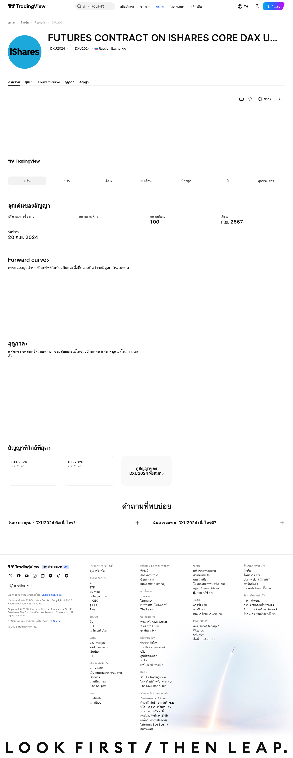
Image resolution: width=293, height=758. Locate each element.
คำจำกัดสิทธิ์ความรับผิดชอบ (157, 702)
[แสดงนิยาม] (37, 216)
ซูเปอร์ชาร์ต (97, 570)
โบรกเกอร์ (177, 6)
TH (246, 6)
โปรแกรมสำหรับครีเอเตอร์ (209, 583)
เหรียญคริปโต (98, 596)
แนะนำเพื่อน (200, 579)
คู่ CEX (94, 600)
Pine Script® (98, 685)
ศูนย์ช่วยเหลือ (148, 656)
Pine (92, 609)
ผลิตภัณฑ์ (127, 6)
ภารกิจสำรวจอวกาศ (152, 647)
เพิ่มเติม (196, 6)
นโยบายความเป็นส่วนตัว (155, 707)
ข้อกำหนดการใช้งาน (153, 698)
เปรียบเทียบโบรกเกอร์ (153, 605)
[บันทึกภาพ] (241, 99)
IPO (92, 656)
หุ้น (91, 583)
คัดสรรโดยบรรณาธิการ (207, 613)
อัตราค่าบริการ (149, 575)
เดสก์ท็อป (95, 702)
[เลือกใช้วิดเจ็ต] (250, 99)
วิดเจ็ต (248, 570)
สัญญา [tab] (84, 82)
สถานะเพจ (146, 729)
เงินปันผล (95, 651)
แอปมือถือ (95, 698)
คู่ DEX (94, 605)
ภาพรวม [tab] (14, 82)
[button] (137, 6)
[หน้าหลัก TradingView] (27, 6)
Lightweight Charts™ (257, 579)
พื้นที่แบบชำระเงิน (204, 639)
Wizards (198, 630)
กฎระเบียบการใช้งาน (206, 588)
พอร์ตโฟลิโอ (97, 668)
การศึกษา (199, 609)
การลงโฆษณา (252, 600)
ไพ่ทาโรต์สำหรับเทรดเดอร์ (156, 681)
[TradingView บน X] (11, 576)
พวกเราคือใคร (149, 642)
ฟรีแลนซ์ (198, 634)
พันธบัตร (95, 591)
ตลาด (160, 6)
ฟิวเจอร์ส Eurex (150, 626)
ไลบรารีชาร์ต (252, 575)
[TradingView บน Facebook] (19, 576)
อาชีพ (143, 660)
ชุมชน (144, 6)
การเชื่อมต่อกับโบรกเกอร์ (259, 605)
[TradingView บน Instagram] (34, 576)
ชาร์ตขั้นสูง (251, 583)
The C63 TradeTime (153, 685)
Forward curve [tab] (49, 82)
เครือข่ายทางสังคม (204, 570)
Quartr (56, 621)
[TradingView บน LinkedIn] (42, 576)
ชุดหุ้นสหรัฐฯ (148, 630)
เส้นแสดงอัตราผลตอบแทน (106, 672)
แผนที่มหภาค (98, 681)
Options (95, 677)
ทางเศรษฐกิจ (97, 642)
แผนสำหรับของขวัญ (152, 583)
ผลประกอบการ (99, 647)
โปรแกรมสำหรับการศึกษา (260, 613)
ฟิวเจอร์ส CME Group (153, 621)
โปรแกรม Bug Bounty (154, 724)
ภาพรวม (145, 596)
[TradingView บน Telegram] (50, 576)
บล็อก (143, 651)
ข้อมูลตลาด (147, 579)
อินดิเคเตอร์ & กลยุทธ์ (206, 626)
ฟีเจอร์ (144, 570)
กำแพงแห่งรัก (201, 575)
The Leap (146, 609)
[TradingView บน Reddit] (66, 576)
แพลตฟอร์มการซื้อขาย (257, 588)
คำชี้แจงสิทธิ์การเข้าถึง (154, 715)
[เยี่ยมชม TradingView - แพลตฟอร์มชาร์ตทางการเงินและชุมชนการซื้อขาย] (24, 161)
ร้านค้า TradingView (153, 677)
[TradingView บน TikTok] (58, 576)
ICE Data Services (51, 594)
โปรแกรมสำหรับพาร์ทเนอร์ (260, 609)
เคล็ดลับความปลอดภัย (153, 720)
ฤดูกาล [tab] (70, 82)
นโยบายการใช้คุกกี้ (152, 711)
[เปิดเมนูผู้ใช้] (257, 6)
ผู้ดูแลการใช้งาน (203, 592)
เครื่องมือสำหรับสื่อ (151, 664)
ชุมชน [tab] (29, 82)
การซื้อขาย (200, 605)
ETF (92, 587)
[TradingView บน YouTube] (26, 576)
